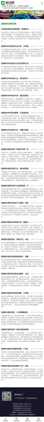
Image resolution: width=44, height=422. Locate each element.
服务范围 (16, 420)
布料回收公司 (17, 406)
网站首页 (5, 420)
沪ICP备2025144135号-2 (24, 412)
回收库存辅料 (17, 408)
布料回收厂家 (17, 404)
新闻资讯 (27, 420)
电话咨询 (38, 420)
